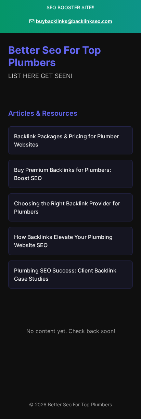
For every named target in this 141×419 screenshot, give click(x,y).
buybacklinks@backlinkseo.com (74, 21)
